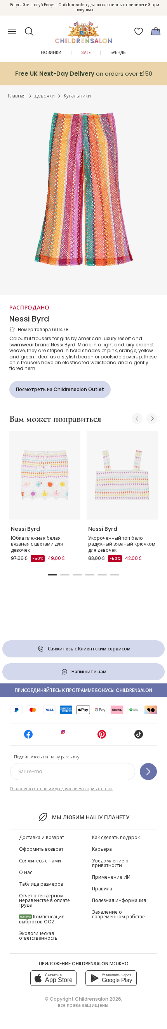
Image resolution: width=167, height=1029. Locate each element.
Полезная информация (119, 900)
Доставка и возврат (41, 837)
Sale (85, 53)
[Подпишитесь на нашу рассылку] (148, 771)
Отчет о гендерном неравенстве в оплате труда (44, 900)
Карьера (102, 849)
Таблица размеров (41, 884)
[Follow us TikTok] (138, 737)
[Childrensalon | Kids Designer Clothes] (83, 29)
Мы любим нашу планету (90, 817)
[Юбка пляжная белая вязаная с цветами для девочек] (44, 475)
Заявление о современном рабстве (118, 914)
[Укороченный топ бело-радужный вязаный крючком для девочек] (122, 475)
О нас (25, 872)
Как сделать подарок (116, 837)
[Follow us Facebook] (28, 737)
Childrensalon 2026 (98, 999)
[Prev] (137, 418)
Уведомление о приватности (110, 863)
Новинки (51, 53)
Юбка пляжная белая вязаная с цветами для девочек (37, 544)
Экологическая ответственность (38, 935)
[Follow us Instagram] (65, 737)
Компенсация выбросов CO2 (41, 919)
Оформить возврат (41, 849)
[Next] (151, 418)
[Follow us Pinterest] (101, 737)
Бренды (118, 53)
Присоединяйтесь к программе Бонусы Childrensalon (83, 690)
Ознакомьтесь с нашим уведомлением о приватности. (61, 789)
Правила (102, 888)
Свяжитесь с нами (40, 860)
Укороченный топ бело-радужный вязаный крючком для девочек (121, 544)
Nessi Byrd (29, 318)
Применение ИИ (111, 877)
